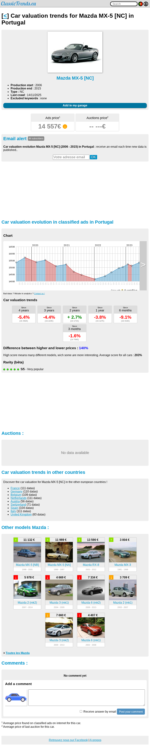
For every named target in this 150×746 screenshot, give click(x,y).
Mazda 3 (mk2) (59, 640)
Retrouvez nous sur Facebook (68, 740)
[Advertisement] (75, 190)
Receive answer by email (99, 711)
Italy (13, 511)
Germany (16, 491)
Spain (14, 507)
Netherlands (19, 498)
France (15, 488)
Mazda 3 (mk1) (59, 602)
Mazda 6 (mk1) (91, 640)
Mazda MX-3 (123, 564)
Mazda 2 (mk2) (27, 602)
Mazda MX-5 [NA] (59, 564)
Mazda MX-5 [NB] (27, 564)
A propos (95, 740)
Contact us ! (39, 293)
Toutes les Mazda (18, 653)
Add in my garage (75, 105)
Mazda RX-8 (91, 564)
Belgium (16, 494)
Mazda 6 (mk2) (91, 602)
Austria (15, 501)
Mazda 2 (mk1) (122, 602)
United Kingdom (21, 514)
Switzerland (18, 504)
